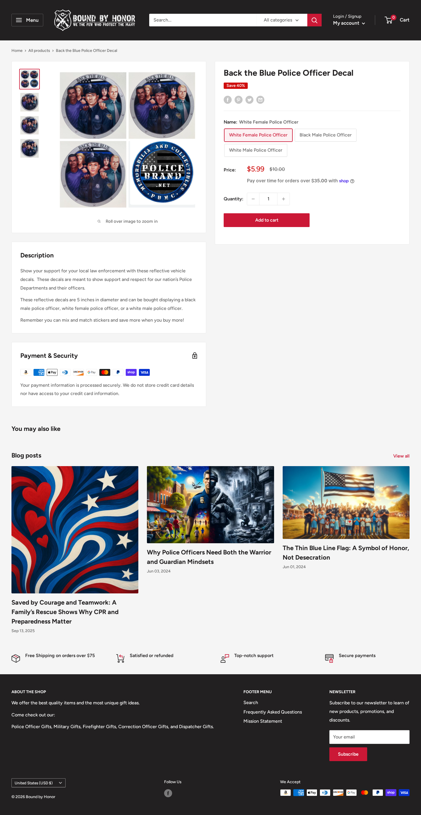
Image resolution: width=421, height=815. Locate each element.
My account (347, 23)
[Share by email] (260, 99)
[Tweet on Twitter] (249, 99)
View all (402, 456)
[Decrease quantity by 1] (253, 199)
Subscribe (348, 754)
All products (39, 50)
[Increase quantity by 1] (284, 199)
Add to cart (266, 220)
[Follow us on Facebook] (168, 793)
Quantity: (233, 199)
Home (17, 50)
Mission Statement (262, 721)
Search (250, 702)
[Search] (314, 20)
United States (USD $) (34, 783)
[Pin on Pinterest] (239, 99)
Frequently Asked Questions (272, 712)
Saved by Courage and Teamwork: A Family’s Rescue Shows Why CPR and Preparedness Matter (65, 612)
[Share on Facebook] (228, 99)
